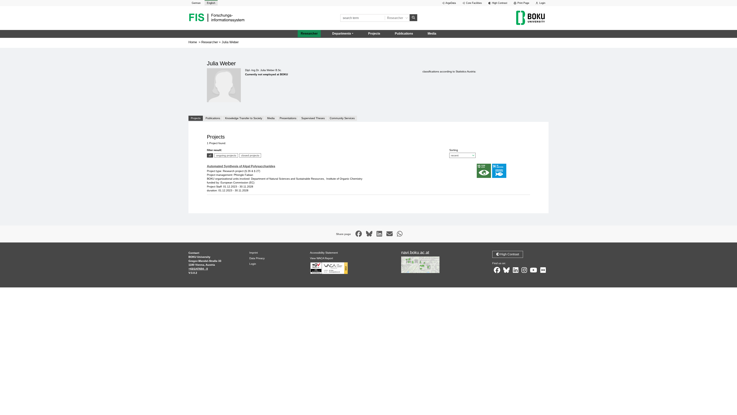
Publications (404, 33)
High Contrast (499, 3)
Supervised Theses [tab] (313, 118)
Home (192, 42)
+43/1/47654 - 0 (198, 268)
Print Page (523, 3)
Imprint (253, 252)
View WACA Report (321, 258)
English (211, 3)
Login (542, 3)
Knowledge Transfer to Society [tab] (243, 118)
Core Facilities (473, 3)
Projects (374, 33)
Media (432, 33)
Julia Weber (230, 42)
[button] (342, 33)
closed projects (250, 155)
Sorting (453, 150)
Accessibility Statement (324, 252)
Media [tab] (271, 118)
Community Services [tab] (342, 118)
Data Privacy (257, 258)
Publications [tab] (213, 118)
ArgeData (450, 3)
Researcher (309, 33)
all (210, 155)
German (196, 3)
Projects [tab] (196, 118)
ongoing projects (226, 155)
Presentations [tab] (288, 118)
